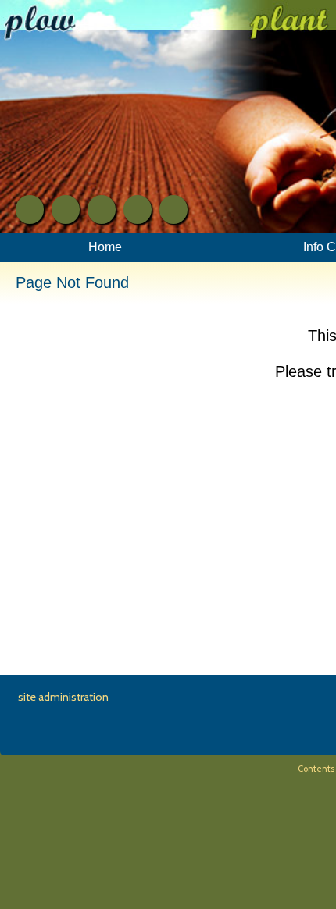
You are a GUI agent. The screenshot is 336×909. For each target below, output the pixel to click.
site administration (63, 697)
